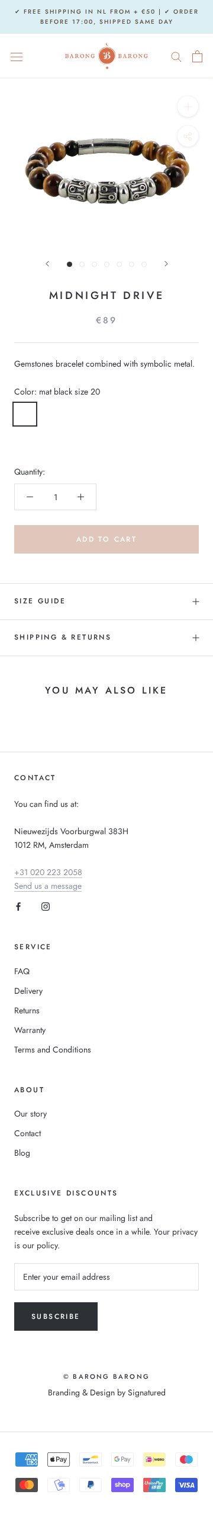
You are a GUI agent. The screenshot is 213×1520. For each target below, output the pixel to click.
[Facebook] (18, 906)
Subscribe (55, 1316)
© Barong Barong (106, 1376)
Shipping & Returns (62, 637)
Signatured (147, 1392)
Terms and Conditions (52, 1049)
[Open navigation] (16, 56)
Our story (30, 1114)
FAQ (22, 971)
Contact (27, 1133)
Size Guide (40, 601)
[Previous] (47, 263)
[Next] (166, 263)
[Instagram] (45, 906)
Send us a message (48, 886)
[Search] (176, 56)
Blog (22, 1153)
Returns (27, 1010)
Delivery (28, 991)
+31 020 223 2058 (48, 872)
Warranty (30, 1030)
